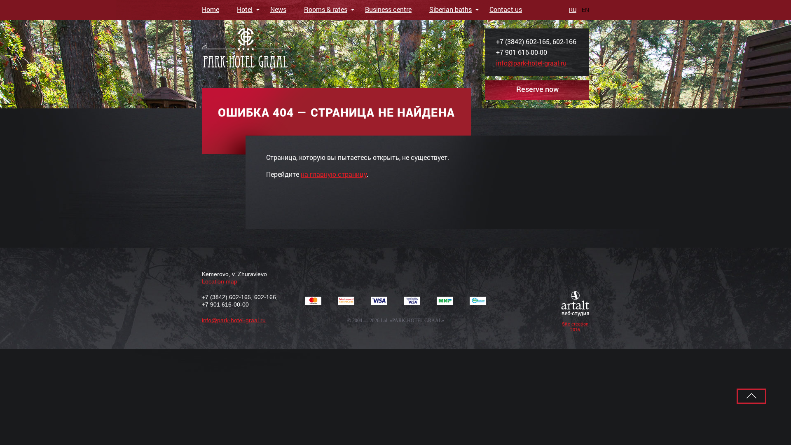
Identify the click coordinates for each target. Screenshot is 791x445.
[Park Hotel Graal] (246, 48)
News (278, 9)
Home (210, 9)
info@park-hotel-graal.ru (531, 63)
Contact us (505, 9)
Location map (219, 281)
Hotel (245, 9)
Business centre (388, 9)
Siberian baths (450, 9)
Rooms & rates (325, 9)
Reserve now (537, 89)
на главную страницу (334, 174)
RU (572, 10)
